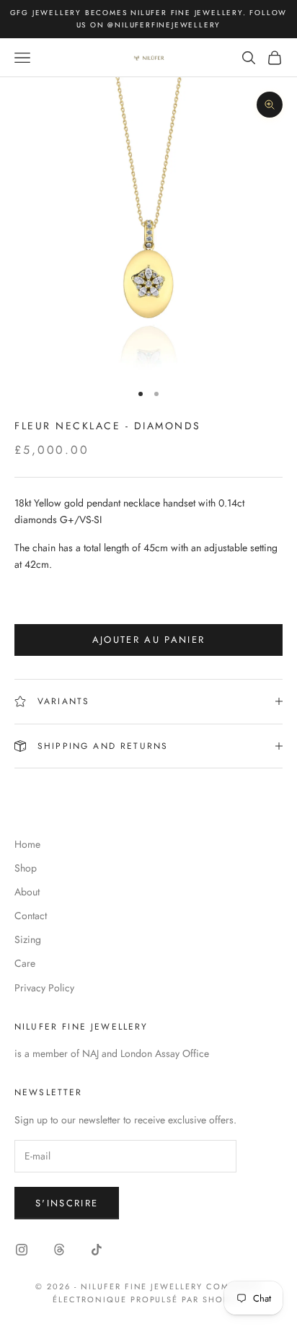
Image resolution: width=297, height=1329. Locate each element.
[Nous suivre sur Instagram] (21, 1249)
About (27, 892)
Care (24, 963)
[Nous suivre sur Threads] (59, 1249)
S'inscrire (66, 1203)
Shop (25, 868)
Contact (30, 915)
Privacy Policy (44, 988)
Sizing (27, 939)
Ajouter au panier (148, 639)
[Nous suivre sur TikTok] (96, 1249)
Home (27, 844)
